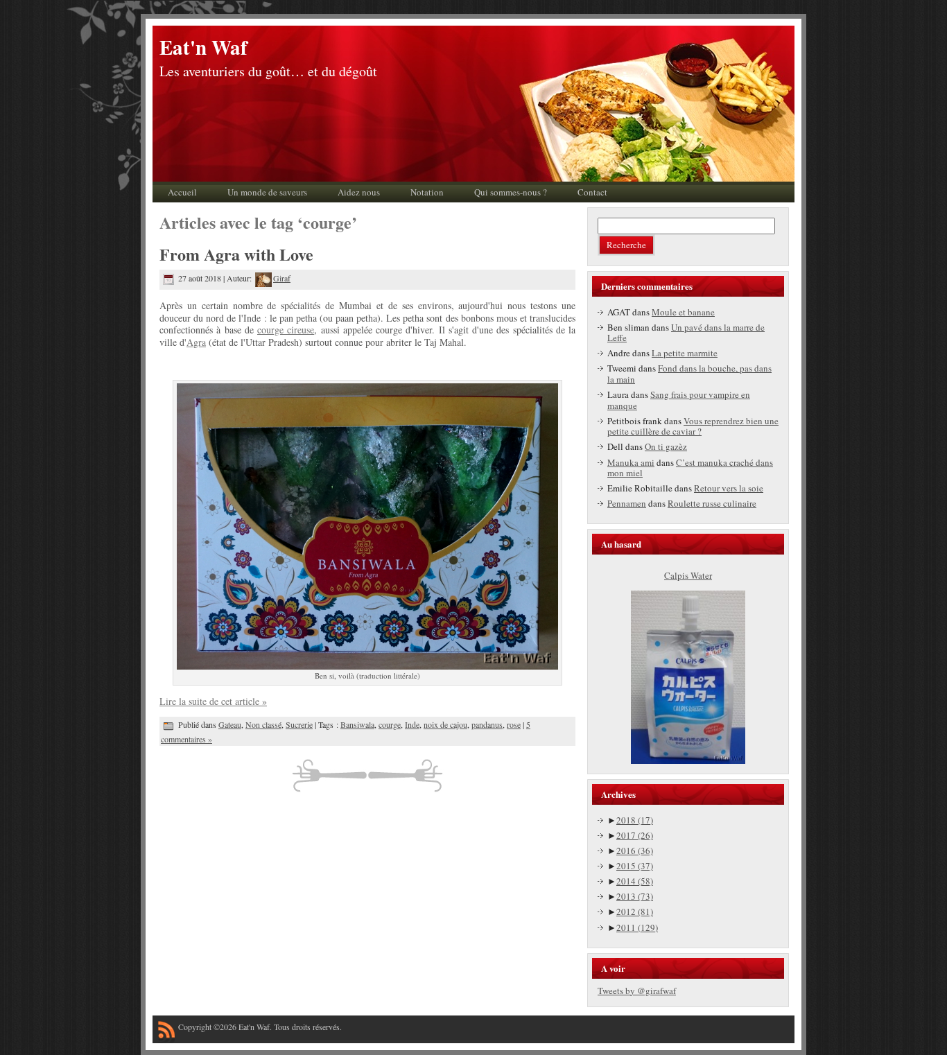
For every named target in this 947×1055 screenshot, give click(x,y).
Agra (196, 342)
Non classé (263, 724)
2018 (634, 820)
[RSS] (166, 1032)
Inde (412, 724)
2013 (634, 896)
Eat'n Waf (203, 47)
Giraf (281, 278)
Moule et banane (683, 312)
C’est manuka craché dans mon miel (690, 468)
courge (390, 724)
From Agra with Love (236, 254)
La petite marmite (685, 353)
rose (514, 724)
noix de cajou (445, 724)
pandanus (487, 724)
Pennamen (626, 503)
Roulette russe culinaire (712, 503)
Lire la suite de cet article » (213, 701)
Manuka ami (630, 462)
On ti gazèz (666, 446)
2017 (634, 835)
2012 (634, 911)
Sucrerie (299, 724)
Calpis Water (688, 575)
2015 (634, 866)
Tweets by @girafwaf (637, 990)
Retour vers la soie (728, 488)
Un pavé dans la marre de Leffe (686, 333)
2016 (634, 850)
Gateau (229, 724)
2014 (634, 881)
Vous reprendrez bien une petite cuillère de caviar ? (693, 426)
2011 (637, 927)
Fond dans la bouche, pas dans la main (689, 373)
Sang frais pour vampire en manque (678, 400)
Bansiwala (357, 724)
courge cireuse (285, 329)
